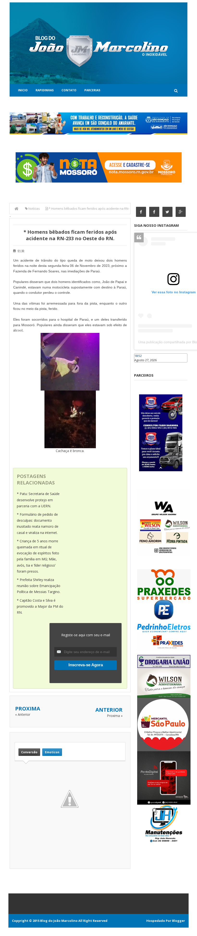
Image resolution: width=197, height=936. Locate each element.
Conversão (29, 752)
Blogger (178, 920)
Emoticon (52, 752)
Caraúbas (141, 364)
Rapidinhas (45, 90)
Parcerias (92, 90)
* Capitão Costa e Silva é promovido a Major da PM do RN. (40, 606)
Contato (69, 90)
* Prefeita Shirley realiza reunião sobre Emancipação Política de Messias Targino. (38, 585)
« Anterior (22, 714)
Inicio (23, 90)
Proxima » (115, 715)
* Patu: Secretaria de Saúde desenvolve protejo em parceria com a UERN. (38, 499)
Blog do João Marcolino (59, 920)
